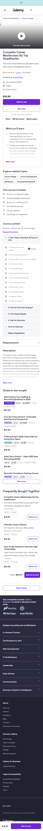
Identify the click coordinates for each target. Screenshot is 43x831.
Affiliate (5, 750)
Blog (4, 719)
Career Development (11, 18)
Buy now (21, 108)
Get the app (7, 739)
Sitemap (6, 786)
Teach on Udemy (9, 743)
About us (6, 708)
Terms (5, 790)
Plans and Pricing (9, 746)
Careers (6, 711)
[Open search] (31, 10)
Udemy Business (9, 766)
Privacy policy (8, 783)
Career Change (27, 18)
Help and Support (9, 754)
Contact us (7, 715)
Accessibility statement (11, 779)
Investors (6, 722)
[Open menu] (4, 10)
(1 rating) (18, 72)
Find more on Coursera (11, 726)
